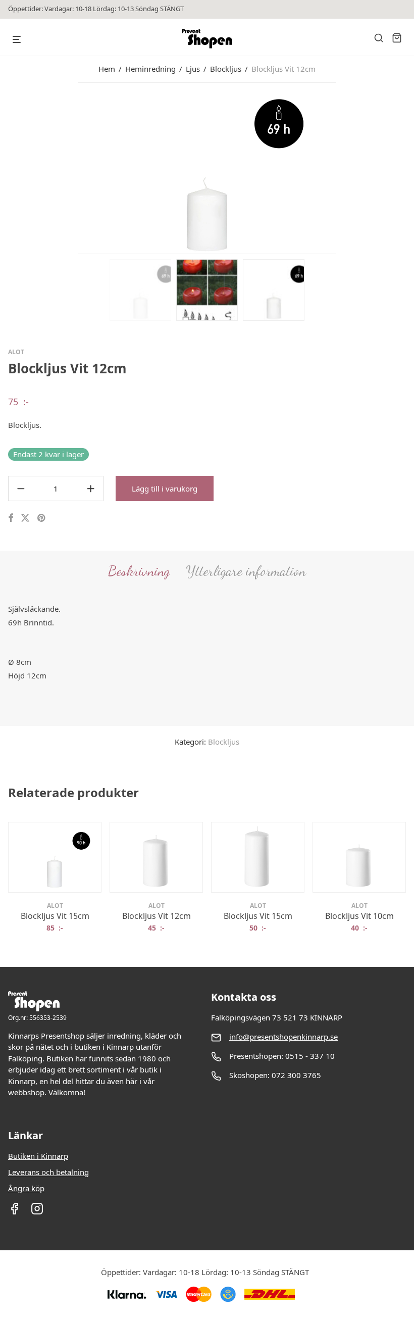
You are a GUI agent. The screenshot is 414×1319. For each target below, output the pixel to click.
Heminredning (150, 69)
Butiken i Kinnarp (38, 1156)
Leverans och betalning (48, 1172)
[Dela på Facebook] (10, 518)
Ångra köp (26, 1188)
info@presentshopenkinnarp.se (283, 1037)
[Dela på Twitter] (25, 518)
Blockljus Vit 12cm (156, 915)
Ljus (193, 69)
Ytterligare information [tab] (246, 570)
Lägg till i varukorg (164, 488)
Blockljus (225, 69)
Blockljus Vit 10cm (359, 915)
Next (404, 167)
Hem (106, 69)
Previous (10, 167)
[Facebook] (14, 1212)
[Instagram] (37, 1212)
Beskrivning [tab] (139, 570)
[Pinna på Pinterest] (41, 518)
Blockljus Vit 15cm (55, 915)
